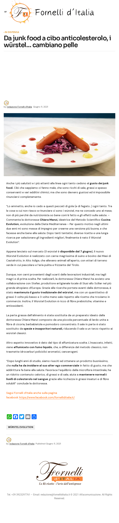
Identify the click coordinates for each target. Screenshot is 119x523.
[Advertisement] (59, 77)
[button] (5, 12)
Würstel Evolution (20, 427)
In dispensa (12, 32)
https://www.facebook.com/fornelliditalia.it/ (47, 397)
